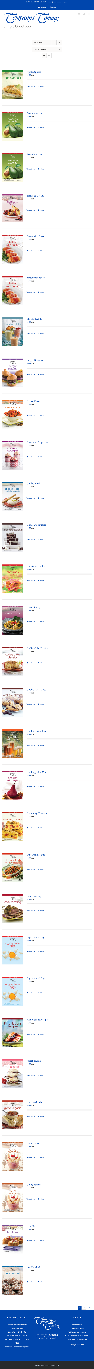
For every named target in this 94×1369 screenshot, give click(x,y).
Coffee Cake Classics (37, 648)
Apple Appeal (34, 71)
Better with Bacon (36, 236)
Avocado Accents (35, 113)
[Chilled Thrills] (12, 496)
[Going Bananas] (12, 1156)
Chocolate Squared (36, 524)
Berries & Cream (35, 195)
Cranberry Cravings (37, 813)
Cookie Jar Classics (36, 689)
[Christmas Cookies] (12, 578)
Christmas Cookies (36, 566)
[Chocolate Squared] (12, 537)
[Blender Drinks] (12, 331)
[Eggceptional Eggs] (12, 950)
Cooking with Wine (37, 772)
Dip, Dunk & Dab (36, 854)
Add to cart (31, 86)
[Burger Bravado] (12, 373)
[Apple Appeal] (12, 84)
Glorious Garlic (34, 1102)
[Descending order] (59, 42)
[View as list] (49, 55)
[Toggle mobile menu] (89, 14)
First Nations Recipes (37, 1019)
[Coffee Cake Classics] (12, 661)
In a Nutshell (33, 1267)
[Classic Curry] (12, 620)
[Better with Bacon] (12, 249)
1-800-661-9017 (40, 2)
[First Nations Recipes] (12, 1032)
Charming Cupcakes (37, 442)
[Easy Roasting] (12, 908)
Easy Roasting (34, 896)
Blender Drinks (34, 319)
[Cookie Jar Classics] (12, 702)
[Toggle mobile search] (84, 14)
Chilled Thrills (34, 483)
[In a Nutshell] (12, 1280)
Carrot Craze (33, 401)
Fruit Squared (34, 1060)
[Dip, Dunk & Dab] (12, 867)
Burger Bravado (35, 360)
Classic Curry (34, 607)
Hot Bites (31, 1226)
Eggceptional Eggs (36, 937)
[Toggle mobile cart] (79, 14)
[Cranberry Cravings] (12, 826)
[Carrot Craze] (12, 414)
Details (42, 86)
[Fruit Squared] (12, 1073)
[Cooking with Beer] (12, 743)
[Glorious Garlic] (12, 1114)
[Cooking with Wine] (12, 785)
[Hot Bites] (12, 1239)
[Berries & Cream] (12, 208)
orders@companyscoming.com (58, 2)
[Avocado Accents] (12, 126)
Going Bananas (34, 1143)
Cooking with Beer (36, 731)
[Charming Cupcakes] (12, 455)
